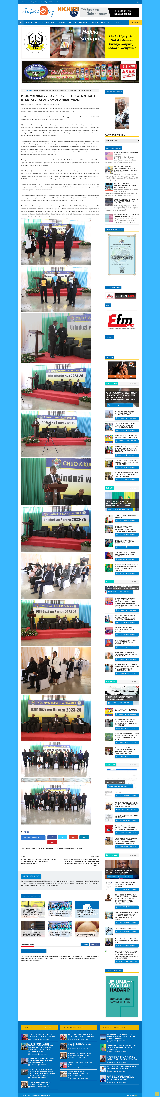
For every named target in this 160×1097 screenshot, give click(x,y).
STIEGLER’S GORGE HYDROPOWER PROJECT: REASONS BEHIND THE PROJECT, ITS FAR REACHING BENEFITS (127, 736)
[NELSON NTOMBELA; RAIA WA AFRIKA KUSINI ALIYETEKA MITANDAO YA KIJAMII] (109, 418)
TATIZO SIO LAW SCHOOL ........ (125, 928)
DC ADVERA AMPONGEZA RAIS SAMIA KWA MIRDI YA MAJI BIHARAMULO (125, 642)
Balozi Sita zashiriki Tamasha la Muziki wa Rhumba (79, 1045)
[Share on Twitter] (62, 837)
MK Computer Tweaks (55, 2)
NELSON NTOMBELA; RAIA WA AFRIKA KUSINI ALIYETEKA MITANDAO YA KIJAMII (125, 413)
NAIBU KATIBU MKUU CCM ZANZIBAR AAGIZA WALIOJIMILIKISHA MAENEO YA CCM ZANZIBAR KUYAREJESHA (125, 528)
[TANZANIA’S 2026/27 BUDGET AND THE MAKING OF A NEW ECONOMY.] (109, 559)
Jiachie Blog (30, 2)
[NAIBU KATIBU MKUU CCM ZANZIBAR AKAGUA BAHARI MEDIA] (109, 547)
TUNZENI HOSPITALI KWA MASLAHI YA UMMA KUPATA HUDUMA (124, 629)
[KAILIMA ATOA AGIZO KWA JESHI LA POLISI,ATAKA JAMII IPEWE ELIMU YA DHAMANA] (109, 479)
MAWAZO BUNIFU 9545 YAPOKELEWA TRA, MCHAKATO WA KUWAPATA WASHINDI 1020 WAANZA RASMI (32, 912)
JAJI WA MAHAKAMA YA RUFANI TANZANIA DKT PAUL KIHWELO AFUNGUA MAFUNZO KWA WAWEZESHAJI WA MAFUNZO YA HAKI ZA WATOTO (126, 954)
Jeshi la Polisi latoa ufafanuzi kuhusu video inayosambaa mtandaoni (125, 884)
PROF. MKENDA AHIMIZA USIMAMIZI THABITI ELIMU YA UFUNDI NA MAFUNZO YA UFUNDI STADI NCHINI (125, 169)
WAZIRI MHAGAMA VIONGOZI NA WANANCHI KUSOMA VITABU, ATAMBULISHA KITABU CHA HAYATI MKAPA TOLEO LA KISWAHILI (126, 916)
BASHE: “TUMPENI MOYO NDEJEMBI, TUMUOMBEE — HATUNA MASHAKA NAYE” (32, 934)
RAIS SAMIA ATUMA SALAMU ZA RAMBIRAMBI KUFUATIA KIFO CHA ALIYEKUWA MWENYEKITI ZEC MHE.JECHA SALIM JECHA (127, 667)
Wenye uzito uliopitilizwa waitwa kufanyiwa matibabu (86, 935)
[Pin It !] (52, 842)
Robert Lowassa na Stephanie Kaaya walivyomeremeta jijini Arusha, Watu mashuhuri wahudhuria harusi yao (125, 750)
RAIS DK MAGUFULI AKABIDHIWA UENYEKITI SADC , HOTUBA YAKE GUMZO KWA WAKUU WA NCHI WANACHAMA (126, 449)
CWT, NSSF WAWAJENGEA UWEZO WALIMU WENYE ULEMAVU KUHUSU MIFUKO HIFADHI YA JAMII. (120, 1078)
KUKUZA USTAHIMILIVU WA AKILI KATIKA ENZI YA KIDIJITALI (120, 871)
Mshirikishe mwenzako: (31, 837)
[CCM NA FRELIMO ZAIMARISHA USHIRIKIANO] (109, 522)
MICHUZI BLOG (25, 1095)
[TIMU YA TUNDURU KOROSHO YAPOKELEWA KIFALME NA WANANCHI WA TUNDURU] (109, 430)
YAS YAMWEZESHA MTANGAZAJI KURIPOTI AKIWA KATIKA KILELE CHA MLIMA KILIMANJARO (121, 1036)
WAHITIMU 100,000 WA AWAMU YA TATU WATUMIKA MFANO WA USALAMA (126, 201)
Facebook (94, 945)
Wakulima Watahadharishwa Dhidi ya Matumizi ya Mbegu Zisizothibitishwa (59, 913)
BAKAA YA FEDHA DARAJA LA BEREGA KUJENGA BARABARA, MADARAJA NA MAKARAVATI (125, 617)
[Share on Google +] (73, 837)
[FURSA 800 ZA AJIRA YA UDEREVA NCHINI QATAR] (109, 822)
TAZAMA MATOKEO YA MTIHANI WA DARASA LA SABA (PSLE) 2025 (126, 215)
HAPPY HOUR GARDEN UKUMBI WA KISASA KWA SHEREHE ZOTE (126, 436)
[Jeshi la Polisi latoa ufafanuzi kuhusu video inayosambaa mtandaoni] (109, 889)
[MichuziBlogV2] (50, 11)
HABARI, (57, 104)
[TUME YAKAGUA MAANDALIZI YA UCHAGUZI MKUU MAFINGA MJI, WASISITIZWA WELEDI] (109, 809)
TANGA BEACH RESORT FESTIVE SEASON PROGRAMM (119, 698)
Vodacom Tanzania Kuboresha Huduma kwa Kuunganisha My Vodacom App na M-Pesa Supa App (126, 827)
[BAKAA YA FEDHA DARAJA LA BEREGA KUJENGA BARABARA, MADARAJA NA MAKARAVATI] (109, 622)
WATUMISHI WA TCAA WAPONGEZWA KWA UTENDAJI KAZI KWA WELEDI (125, 185)
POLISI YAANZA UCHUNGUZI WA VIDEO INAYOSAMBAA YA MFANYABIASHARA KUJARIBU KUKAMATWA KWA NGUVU (126, 840)
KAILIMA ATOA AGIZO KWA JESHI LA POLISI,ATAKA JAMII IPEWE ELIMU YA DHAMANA (126, 474)
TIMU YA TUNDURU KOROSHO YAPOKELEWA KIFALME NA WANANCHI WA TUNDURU (125, 425)
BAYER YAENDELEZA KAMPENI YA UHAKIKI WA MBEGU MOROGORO (60, 934)
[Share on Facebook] (52, 837)
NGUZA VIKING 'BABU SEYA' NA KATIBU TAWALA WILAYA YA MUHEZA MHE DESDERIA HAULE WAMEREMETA (126, 722)
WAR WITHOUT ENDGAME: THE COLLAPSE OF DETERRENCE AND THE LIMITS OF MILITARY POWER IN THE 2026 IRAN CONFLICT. (41, 1072)
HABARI (29, 91)
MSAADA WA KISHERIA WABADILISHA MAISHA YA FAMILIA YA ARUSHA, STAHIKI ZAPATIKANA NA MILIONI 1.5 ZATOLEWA (122, 1058)
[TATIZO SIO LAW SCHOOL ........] (109, 935)
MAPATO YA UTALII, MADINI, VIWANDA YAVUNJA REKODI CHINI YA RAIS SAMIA (127, 654)
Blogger (85, 945)
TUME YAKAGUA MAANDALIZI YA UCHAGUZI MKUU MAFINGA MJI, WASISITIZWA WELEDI (126, 804)
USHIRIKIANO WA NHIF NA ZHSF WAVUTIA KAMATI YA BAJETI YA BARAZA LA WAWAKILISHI (86, 913)
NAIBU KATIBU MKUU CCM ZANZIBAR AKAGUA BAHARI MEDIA (124, 542)
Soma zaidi (133, 383)
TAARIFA (118, 792)
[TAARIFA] (109, 799)
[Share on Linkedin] (84, 837)
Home (23, 2)
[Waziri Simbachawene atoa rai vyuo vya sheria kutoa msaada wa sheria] (109, 945)
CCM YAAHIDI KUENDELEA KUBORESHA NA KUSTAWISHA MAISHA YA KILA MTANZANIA (118, 503)
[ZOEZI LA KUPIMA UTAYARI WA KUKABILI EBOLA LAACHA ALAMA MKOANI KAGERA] (109, 467)
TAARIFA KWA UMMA (115, 782)
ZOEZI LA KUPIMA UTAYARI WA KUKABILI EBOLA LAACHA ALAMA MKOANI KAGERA (126, 462)
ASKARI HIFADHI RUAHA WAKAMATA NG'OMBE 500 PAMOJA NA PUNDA (78, 1073)
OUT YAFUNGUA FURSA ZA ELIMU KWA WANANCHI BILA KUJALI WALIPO (121, 1068)
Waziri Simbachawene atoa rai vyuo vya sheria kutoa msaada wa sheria (126, 940)
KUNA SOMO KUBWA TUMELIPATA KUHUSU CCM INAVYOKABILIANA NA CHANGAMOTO (41, 1060)
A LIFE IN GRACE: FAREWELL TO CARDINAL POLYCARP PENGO (39, 1083)
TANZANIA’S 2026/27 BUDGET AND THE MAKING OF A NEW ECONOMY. (125, 554)
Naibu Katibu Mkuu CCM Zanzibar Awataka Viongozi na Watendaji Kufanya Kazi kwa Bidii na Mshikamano (126, 567)
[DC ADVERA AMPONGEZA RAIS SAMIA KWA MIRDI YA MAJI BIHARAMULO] (109, 647)
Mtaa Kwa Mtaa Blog (41, 2)
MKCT (137, 1095)
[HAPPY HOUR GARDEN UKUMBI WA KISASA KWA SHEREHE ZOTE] (109, 442)
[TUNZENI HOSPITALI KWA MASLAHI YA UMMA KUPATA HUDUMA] (109, 634)
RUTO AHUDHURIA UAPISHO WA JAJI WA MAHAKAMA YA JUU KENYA (81, 1035)
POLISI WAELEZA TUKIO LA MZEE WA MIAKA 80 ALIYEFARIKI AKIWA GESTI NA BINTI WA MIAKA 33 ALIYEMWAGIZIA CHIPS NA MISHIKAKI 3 (121, 397)
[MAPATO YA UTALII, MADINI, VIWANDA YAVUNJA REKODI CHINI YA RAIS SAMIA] (109, 659)
